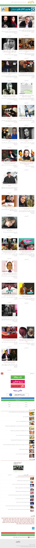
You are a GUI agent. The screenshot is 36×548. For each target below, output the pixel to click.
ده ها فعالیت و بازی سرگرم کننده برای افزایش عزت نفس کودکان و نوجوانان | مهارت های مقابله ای (17, 426)
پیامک (9, 522)
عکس (25, 519)
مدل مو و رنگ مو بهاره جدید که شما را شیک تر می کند (22, 453)
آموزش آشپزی (12, 522)
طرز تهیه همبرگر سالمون (26, 416)
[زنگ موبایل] (17, 386)
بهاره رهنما (20, 523)
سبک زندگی (27, 5)
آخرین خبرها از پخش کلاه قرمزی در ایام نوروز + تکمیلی (26, 51)
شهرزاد (18, 521)
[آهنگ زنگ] (17, 394)
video (33, 518)
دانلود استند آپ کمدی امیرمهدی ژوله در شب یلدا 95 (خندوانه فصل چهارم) (26, 296)
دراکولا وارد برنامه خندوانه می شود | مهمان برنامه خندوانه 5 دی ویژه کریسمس (9, 163)
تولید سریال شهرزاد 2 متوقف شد (9, 208)
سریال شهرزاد (32, 521)
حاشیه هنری (33, 14)
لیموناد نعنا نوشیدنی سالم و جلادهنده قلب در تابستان (22, 435)
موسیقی (3, 518)
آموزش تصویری (28, 519)
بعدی (16, 537)
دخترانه (30, 522)
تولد (12, 521)
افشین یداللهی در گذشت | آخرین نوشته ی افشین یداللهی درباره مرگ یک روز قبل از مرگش (9, 52)
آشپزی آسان (4, 519)
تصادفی (9, 474)
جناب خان (23, 518)
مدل (7, 519)
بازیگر (29, 518)
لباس (25, 521)
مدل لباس (26, 406)
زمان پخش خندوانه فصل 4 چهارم (9, 295)
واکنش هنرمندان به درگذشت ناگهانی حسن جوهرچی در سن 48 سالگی (26, 96)
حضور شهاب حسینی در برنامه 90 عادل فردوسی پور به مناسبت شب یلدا (9, 362)
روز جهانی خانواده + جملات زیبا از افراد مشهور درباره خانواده (22, 487)
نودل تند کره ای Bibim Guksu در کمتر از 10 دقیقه (22, 421)
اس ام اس (21, 521)
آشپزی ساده (7, 521)
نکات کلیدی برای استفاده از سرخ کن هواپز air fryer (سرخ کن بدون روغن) (20, 440)
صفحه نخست (32, 5)
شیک (23, 521)
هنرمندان (23, 523)
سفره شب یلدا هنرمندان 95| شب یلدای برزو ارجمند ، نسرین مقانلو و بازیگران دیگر (9, 252)
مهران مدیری (27, 523)
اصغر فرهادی (3, 522)
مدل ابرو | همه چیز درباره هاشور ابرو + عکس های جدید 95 (23, 477)
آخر (14, 537)
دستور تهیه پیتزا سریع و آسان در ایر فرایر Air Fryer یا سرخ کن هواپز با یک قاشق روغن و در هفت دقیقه (16, 444)
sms (27, 522)
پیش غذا (20, 522)
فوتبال (17, 523)
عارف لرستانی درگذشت (26, 28)
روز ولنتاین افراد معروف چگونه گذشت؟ (26, 73)
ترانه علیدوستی (6, 518)
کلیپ (31, 518)
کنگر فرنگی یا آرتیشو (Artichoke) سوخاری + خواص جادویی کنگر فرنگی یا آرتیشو (19, 412)
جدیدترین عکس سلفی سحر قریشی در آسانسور (26, 141)
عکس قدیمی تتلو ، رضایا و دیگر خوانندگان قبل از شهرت (9, 141)
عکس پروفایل (18, 400)
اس (33, 523)
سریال (18, 519)
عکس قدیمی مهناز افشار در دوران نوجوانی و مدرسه (9, 74)
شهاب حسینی (32, 519)
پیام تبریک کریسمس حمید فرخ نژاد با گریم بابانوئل (9, 185)
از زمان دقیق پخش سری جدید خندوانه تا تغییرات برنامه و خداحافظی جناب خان (9, 340)
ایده (22, 522)
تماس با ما (11, 5)
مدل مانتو (9, 404)
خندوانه (26, 518)
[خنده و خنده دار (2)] (18, 466)
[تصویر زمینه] (17, 390)
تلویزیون (18, 518)
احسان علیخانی (21, 519)
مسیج (10, 521)
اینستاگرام (28, 521)
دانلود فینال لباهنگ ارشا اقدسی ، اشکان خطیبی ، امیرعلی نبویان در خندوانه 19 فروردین (19, 495)
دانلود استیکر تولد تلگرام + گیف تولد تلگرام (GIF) (23, 480)
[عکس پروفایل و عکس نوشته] (17, 377)
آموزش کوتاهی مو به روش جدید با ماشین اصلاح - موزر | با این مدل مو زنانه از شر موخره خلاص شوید (18, 505)
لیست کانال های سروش (17, 398)
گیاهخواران (32, 522)
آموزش (10, 518)
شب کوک (4, 521)
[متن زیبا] (17, 381)
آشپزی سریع (16, 522)
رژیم (7, 522)
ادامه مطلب (32, 32)
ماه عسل (10, 519)
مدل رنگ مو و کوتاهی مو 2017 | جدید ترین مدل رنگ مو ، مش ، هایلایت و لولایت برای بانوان (26, 340)
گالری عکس (16, 5)
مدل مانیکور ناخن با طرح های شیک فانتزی (24, 449)
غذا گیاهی (25, 522)
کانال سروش (18, 533)
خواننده (15, 518)
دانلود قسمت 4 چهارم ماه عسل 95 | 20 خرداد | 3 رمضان (23, 502)
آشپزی (9, 406)
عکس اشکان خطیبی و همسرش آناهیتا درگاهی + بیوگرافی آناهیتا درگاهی (26, 118)
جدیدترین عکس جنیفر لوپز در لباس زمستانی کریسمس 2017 (9, 230)
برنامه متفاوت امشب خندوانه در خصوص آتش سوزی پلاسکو (9, 118)
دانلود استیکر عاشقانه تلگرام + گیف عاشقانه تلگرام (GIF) (23, 491)
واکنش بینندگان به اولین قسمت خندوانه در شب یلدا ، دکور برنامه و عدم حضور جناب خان (9, 274)
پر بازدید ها (26, 474)
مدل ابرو (26, 404)
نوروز (16, 519)
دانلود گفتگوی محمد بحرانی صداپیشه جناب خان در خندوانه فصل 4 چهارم (26, 252)
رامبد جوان (13, 519)
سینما (20, 518)
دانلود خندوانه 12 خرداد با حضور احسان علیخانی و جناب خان (22, 498)
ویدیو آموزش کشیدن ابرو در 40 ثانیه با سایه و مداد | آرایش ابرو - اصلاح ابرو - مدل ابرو (19, 509)
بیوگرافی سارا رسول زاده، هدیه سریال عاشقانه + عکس (9, 29)
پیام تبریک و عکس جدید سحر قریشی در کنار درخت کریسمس (26, 208)
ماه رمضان (15, 521)
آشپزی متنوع (30, 523)
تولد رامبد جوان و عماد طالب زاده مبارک (9, 317)
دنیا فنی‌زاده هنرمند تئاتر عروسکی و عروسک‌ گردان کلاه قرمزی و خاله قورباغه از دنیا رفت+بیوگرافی (26, 163)
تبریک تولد (26, 402)
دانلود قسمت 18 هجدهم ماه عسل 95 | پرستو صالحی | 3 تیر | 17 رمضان (21, 484)
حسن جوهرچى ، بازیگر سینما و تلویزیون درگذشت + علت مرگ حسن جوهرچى (9, 96)
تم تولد (9, 402)
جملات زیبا (22, 5)
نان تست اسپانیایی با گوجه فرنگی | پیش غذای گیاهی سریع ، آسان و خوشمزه (19, 430)
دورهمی (13, 518)
